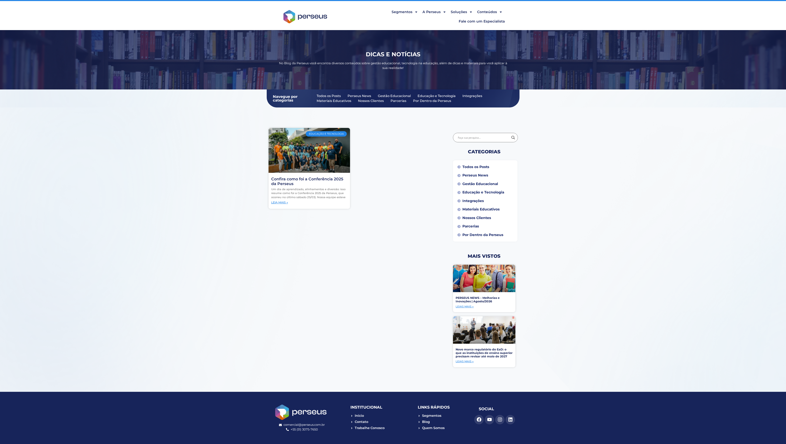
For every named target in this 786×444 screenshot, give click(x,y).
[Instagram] (500, 419)
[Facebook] (479, 419)
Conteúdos (487, 12)
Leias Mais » (465, 306)
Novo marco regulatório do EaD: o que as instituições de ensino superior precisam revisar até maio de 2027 (484, 353)
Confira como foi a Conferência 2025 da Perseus (307, 181)
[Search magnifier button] (513, 137)
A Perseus (431, 12)
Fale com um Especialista (482, 21)
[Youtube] (489, 419)
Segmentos (402, 12)
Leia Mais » (279, 202)
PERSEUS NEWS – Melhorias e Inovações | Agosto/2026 (478, 299)
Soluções (459, 12)
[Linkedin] (510, 419)
